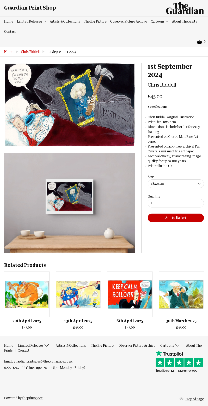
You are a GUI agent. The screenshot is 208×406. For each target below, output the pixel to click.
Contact (10, 31)
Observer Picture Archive (128, 21)
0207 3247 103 (14, 367)
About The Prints (184, 21)
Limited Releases (30, 21)
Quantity (154, 196)
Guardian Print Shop (30, 8)
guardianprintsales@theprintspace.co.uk (43, 361)
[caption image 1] (69, 105)
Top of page (194, 399)
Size (151, 177)
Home (8, 21)
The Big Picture (95, 21)
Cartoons (158, 21)
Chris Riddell (30, 51)
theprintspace (32, 398)
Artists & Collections (65, 21)
